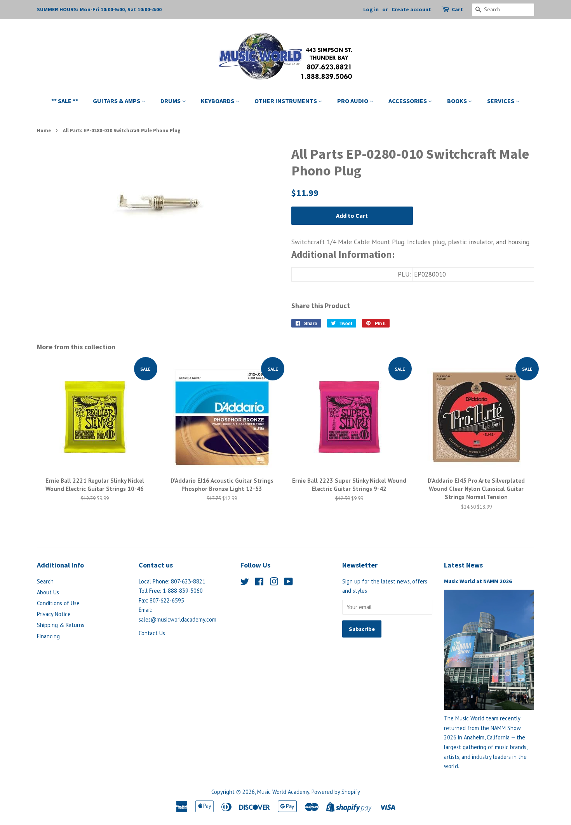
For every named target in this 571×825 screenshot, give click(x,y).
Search (45, 581)
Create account (411, 9)
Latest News (463, 565)
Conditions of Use (58, 603)
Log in (371, 9)
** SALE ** (64, 101)
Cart (457, 9)
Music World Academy (283, 791)
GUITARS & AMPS (117, 101)
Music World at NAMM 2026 (478, 581)
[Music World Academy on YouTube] (288, 583)
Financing (48, 636)
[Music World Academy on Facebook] (259, 583)
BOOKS (457, 101)
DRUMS (171, 101)
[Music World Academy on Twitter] (244, 583)
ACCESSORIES (408, 101)
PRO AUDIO (353, 101)
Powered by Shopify (336, 791)
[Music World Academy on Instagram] (274, 583)
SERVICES (501, 101)
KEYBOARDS (218, 101)
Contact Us (152, 633)
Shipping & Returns (60, 625)
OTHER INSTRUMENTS (286, 101)
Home (44, 130)
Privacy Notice (54, 614)
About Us (48, 592)
